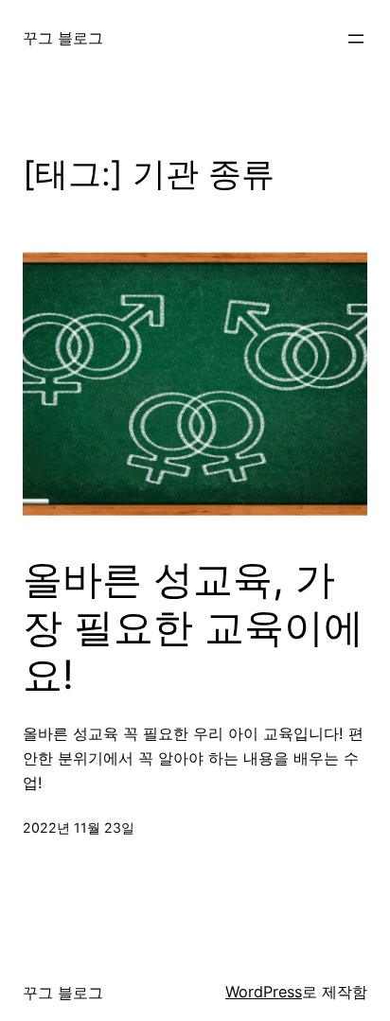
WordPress (263, 991)
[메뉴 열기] (356, 38)
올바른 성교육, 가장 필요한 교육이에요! (193, 626)
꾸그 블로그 (63, 37)
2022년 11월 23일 (78, 827)
